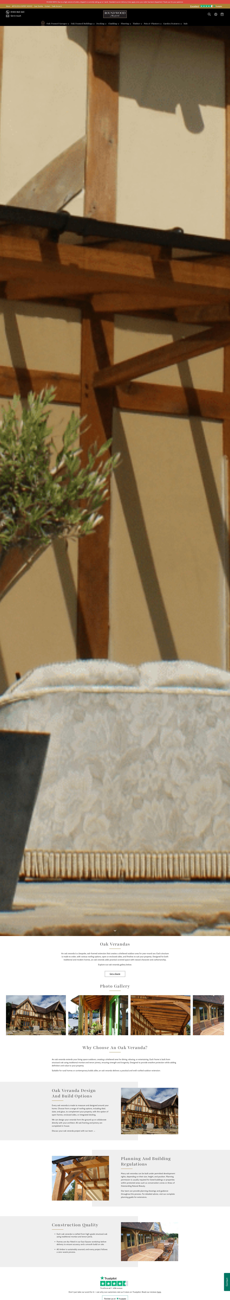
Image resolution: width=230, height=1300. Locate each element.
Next (221, 1014)
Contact (47, 6)
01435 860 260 (17, 12)
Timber (136, 23)
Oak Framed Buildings (82, 23)
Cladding (112, 23)
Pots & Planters (152, 23)
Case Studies (38, 6)
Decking (100, 23)
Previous (9, 1014)
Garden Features (171, 23)
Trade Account (57, 6)
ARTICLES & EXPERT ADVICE (22, 6)
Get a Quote (115, 974)
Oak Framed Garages (57, 23)
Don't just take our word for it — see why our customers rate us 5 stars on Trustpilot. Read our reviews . (115, 1292)
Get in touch (15, 16)
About (8, 6)
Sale (186, 23)
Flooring (125, 23)
